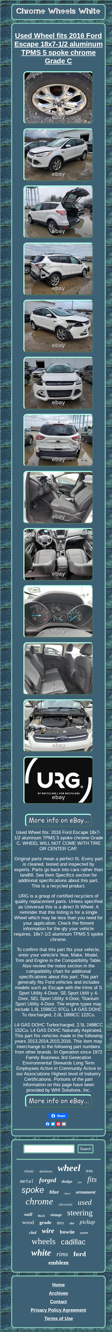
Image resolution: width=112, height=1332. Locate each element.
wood (28, 1222)
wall (28, 1214)
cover (84, 1233)
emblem (58, 1262)
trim (89, 1171)
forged (47, 1180)
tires (60, 1223)
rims (62, 1254)
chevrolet (65, 1204)
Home (58, 1284)
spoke (32, 1190)
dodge (67, 1181)
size (71, 1223)
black (41, 1215)
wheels (43, 1241)
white (41, 1253)
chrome (39, 1201)
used (85, 1202)
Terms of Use (58, 1318)
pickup (87, 1222)
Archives (58, 1293)
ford (79, 1254)
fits (92, 1179)
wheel (69, 1168)
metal (27, 1181)
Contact (58, 1301)
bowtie (67, 1232)
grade (45, 1222)
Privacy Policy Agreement (58, 1310)
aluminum (45, 1171)
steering (80, 1212)
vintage (56, 1215)
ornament (85, 1192)
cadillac (73, 1242)
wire (48, 1231)
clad (32, 1232)
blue (54, 1192)
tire (80, 1182)
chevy (67, 1193)
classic (29, 1171)
